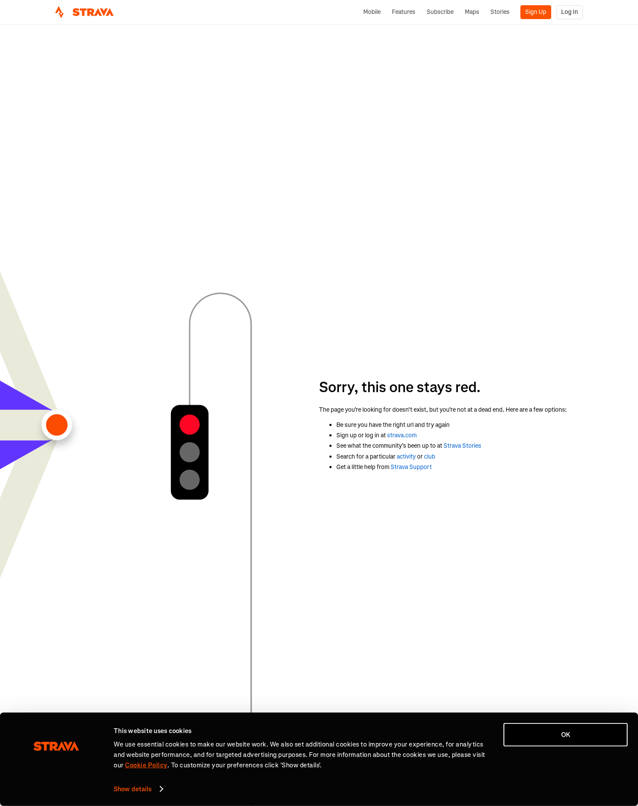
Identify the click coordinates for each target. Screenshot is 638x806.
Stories (500, 12)
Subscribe (440, 12)
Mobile (372, 12)
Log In (569, 12)
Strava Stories (462, 446)
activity (406, 457)
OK (565, 734)
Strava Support (411, 467)
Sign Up (535, 12)
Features (403, 12)
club (429, 457)
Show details (132, 789)
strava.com (402, 435)
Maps (472, 12)
